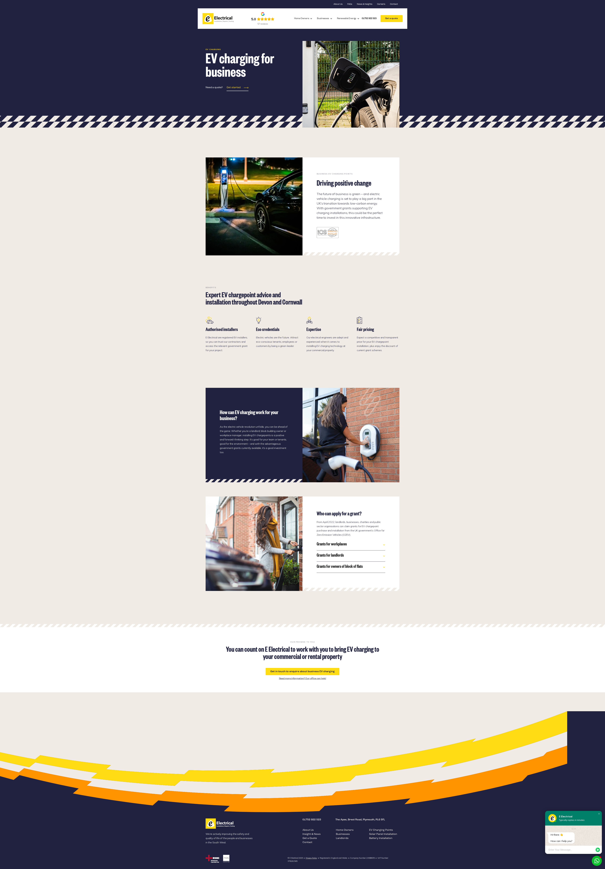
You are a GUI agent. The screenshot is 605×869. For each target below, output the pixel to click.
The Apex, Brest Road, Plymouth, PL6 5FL (360, 819)
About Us (338, 4)
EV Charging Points (381, 830)
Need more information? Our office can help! (302, 679)
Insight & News (311, 834)
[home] (218, 18)
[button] (303, 19)
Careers (381, 4)
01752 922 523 (311, 819)
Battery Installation (380, 838)
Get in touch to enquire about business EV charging (302, 671)
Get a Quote (309, 838)
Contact (394, 4)
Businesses (343, 834)
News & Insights (364, 4)
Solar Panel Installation (383, 834)
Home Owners (345, 830)
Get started (234, 87)
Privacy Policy (311, 858)
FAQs (349, 4)
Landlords (342, 838)
